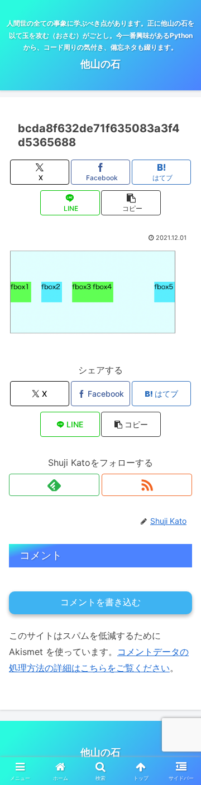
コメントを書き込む (100, 602)
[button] (131, 202)
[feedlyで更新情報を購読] (54, 485)
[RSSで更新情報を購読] (147, 485)
